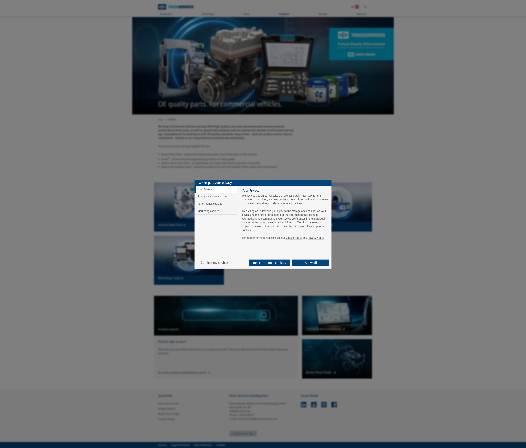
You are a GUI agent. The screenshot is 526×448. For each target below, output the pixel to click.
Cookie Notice (294, 238)
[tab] (216, 189)
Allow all (311, 262)
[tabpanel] (285, 214)
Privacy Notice (316, 238)
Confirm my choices (214, 262)
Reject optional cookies (269, 262)
